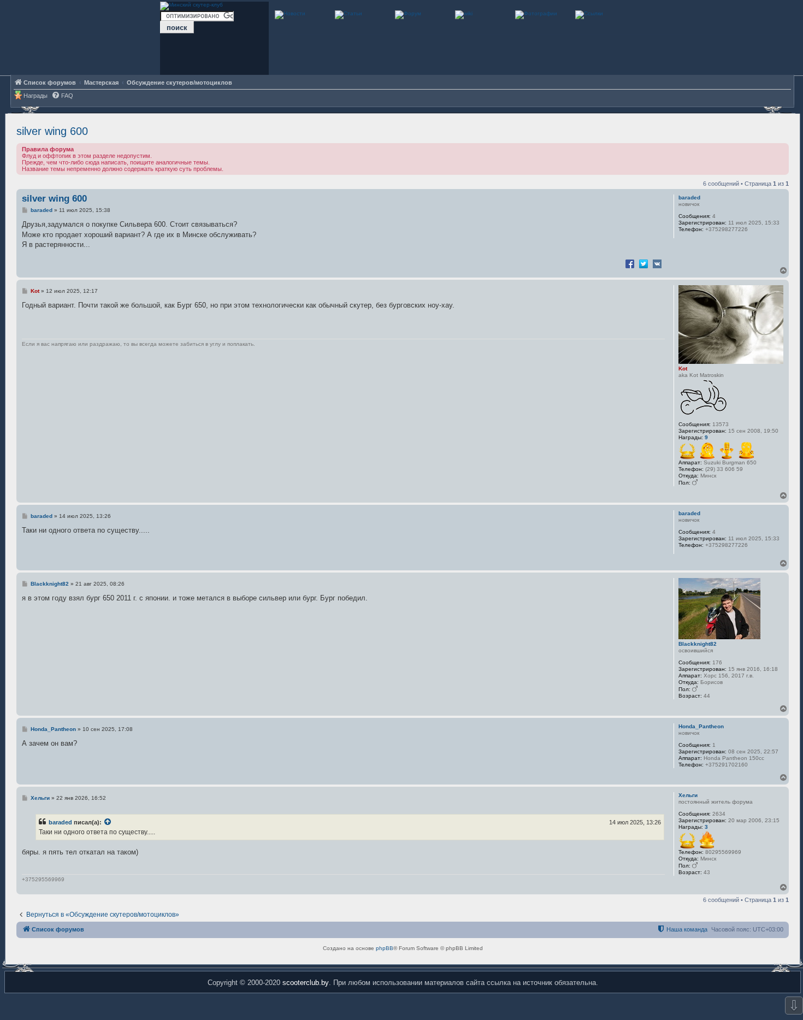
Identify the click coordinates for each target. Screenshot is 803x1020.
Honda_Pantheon (701, 726)
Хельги (688, 795)
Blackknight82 (697, 644)
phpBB (384, 948)
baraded (689, 197)
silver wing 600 (52, 131)
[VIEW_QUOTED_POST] (108, 822)
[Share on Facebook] (630, 263)
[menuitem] (62, 96)
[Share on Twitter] (643, 263)
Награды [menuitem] (35, 95)
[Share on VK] (657, 263)
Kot (682, 368)
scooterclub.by (305, 982)
